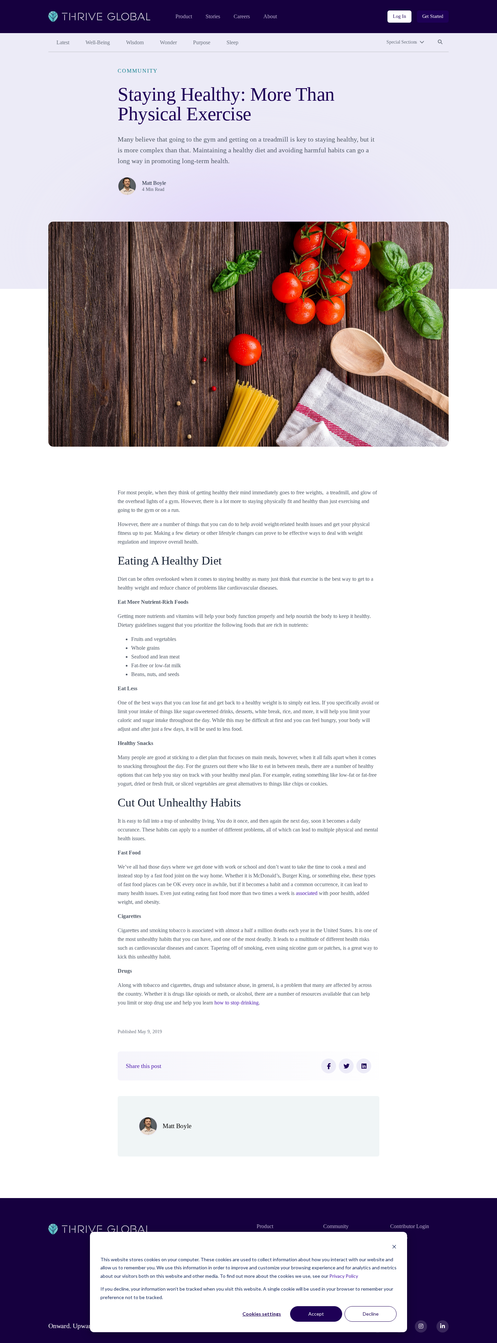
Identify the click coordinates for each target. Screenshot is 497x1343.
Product (183, 16)
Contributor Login (409, 1226)
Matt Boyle (154, 183)
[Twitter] (346, 1066)
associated (306, 893)
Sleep (232, 42)
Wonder (168, 42)
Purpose (201, 42)
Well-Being (98, 42)
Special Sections (401, 42)
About (270, 16)
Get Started (432, 16)
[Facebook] (328, 1066)
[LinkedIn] (363, 1066)
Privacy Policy (343, 1276)
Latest (62, 42)
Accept (316, 1314)
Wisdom (135, 42)
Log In (399, 16)
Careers (242, 16)
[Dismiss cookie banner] (394, 1246)
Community (138, 71)
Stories (213, 16)
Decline (371, 1314)
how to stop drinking (236, 1002)
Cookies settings (261, 1314)
